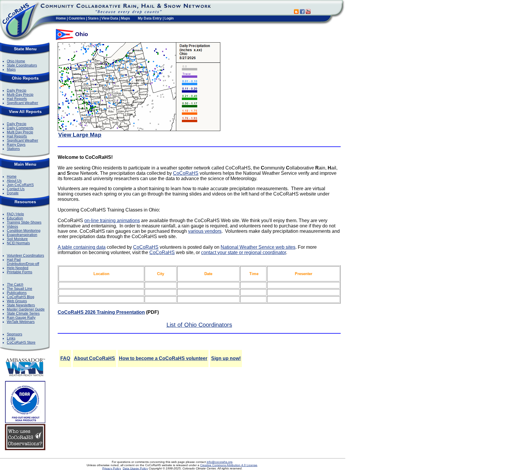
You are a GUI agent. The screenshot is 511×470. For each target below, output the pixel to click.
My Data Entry (150, 18)
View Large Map (79, 135)
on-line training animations (112, 220)
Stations (13, 149)
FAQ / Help (15, 214)
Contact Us (16, 189)
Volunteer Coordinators (25, 255)
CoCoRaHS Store (21, 342)
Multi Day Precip (20, 132)
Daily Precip (16, 90)
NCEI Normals (18, 243)
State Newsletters (21, 305)
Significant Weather (22, 103)
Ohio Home (16, 61)
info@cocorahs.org (219, 461)
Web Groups (17, 301)
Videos (12, 226)
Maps (125, 18)
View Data (109, 18)
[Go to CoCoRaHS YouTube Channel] (308, 12)
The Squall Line (19, 289)
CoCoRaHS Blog (20, 297)
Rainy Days (16, 145)
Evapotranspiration (22, 235)
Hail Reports (17, 99)
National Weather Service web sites (258, 247)
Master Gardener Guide (26, 309)
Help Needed (17, 268)
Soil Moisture (17, 239)
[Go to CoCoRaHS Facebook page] (302, 12)
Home (61, 18)
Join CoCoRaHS (20, 185)
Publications (17, 293)
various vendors (204, 231)
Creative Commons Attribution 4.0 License (228, 465)
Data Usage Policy (135, 468)
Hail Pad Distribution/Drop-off (23, 262)
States (93, 18)
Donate (13, 193)
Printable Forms (19, 272)
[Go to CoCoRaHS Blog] (296, 12)
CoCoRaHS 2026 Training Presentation (101, 312)
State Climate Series (23, 313)
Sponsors (14, 334)
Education (15, 218)
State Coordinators (22, 65)
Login (169, 18)
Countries (77, 18)
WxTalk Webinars (21, 322)
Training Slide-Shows (24, 222)
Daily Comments (20, 128)
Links (11, 338)
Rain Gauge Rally (21, 318)
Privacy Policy (111, 468)
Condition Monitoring (24, 231)
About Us (14, 181)
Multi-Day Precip (20, 95)
